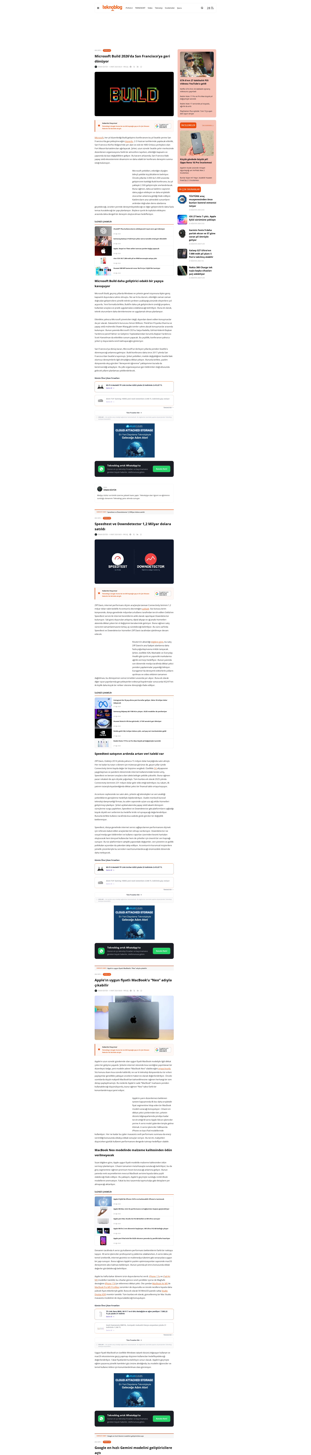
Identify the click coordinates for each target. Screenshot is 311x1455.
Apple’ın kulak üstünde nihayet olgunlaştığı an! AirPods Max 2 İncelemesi (192, 170)
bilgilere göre (157, 641)
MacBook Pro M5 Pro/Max (107, 1287)
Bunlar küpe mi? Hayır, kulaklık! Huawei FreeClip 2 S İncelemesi (196, 179)
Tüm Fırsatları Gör (133, 413)
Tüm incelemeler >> (208, 125)
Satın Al (109, 388)
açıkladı (145, 608)
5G (155, 768)
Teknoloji (107, 50)
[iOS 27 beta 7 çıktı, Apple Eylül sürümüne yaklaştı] (182, 220)
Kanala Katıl (161, 469)
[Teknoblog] (112, 8)
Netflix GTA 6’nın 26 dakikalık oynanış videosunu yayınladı (195, 90)
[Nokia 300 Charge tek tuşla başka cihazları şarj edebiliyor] (182, 270)
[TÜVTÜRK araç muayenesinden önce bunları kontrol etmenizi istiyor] (182, 199)
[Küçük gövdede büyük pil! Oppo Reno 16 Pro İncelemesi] (197, 143)
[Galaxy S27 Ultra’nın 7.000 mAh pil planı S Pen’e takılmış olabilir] (182, 253)
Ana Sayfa (98, 50)
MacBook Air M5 (160, 1283)
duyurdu (129, 141)
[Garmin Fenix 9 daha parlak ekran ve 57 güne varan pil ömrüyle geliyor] (182, 233)
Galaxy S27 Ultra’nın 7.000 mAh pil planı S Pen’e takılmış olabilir (201, 253)
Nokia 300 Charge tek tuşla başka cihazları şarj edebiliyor (200, 270)
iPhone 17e (154, 1276)
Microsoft (99, 137)
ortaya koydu (164, 1068)
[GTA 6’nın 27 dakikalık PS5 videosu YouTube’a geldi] (197, 64)
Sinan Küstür (103, 67)
